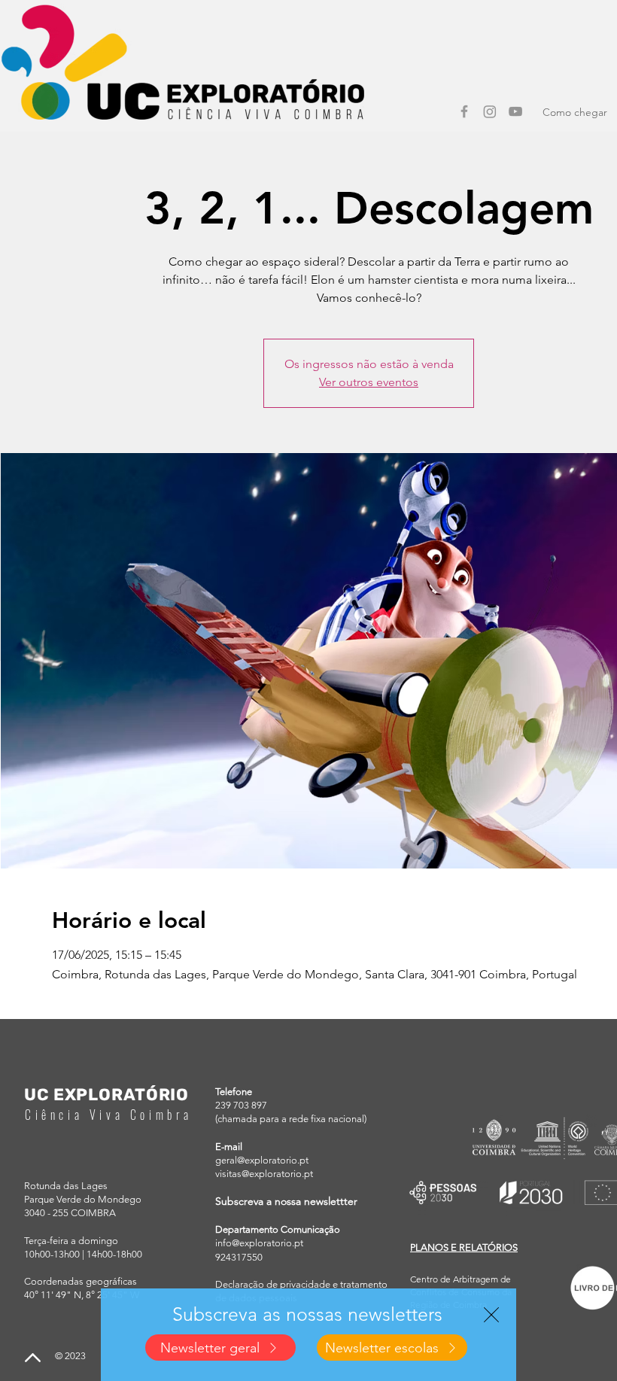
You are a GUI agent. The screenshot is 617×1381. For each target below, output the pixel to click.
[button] (491, 1314)
